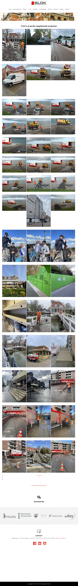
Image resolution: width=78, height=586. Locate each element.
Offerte (50, 9)
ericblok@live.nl (62, 538)
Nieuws (62, 9)
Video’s (25, 9)
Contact (67, 9)
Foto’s (30, 9)
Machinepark (42, 9)
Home (10, 9)
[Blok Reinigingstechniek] (39, 3)
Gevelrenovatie (17, 9)
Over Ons (55, 9)
